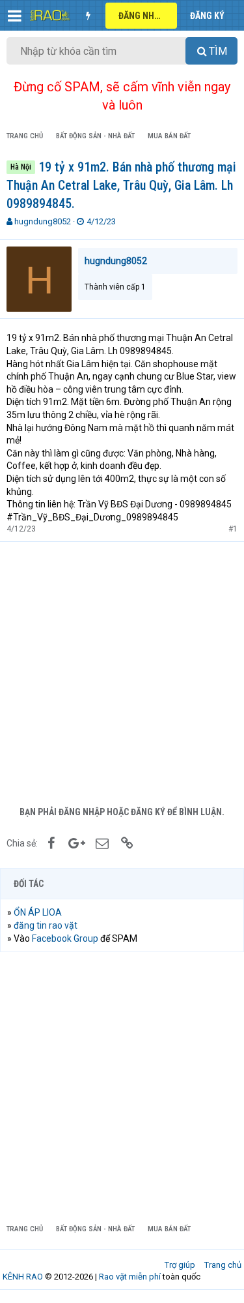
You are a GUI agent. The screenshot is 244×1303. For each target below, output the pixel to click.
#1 (232, 528)
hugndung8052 (42, 221)
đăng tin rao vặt (45, 925)
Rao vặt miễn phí (130, 1276)
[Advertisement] (122, 670)
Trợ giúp (180, 1265)
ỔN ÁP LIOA (38, 912)
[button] (15, 15)
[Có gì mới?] (87, 16)
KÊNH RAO (23, 1276)
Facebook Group (65, 938)
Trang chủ (222, 1265)
